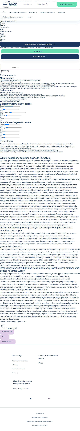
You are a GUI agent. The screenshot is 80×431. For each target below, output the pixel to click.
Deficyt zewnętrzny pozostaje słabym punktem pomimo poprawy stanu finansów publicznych (29, 150)
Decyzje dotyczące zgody (40, 425)
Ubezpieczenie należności (20, 361)
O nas (40, 363)
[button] (4, 12)
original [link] (50, 47)
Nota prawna (40, 413)
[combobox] (40, 67)
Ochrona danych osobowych (40, 417)
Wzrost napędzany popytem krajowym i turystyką (15, 148)
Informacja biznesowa (18, 369)
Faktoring (15, 365)
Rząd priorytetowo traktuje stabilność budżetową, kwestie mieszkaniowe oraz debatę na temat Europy (31, 152)
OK (1, 73)
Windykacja (15, 373)
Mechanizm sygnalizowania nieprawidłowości (40, 421)
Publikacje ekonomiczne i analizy (48, 357)
